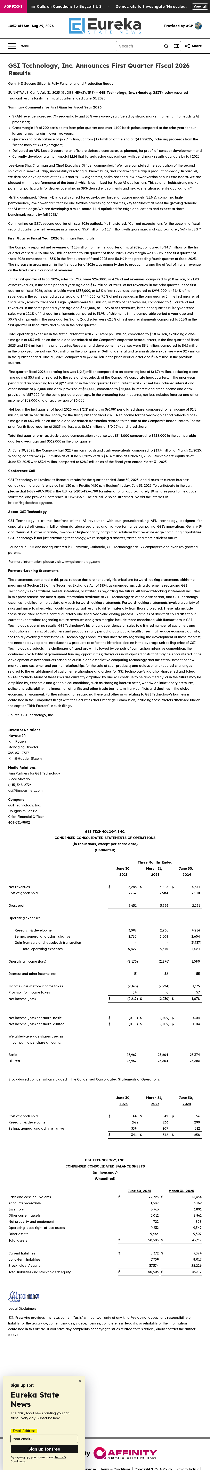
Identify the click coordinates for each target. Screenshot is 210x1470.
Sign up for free (44, 1449)
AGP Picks (13, 7)
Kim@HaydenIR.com (25, 758)
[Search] (166, 46)
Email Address (24, 1431)
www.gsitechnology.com (81, 562)
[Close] (80, 1381)
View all (200, 6)
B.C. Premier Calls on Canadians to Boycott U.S (57, 6)
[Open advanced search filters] (176, 46)
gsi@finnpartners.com (25, 790)
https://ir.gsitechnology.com (30, 503)
